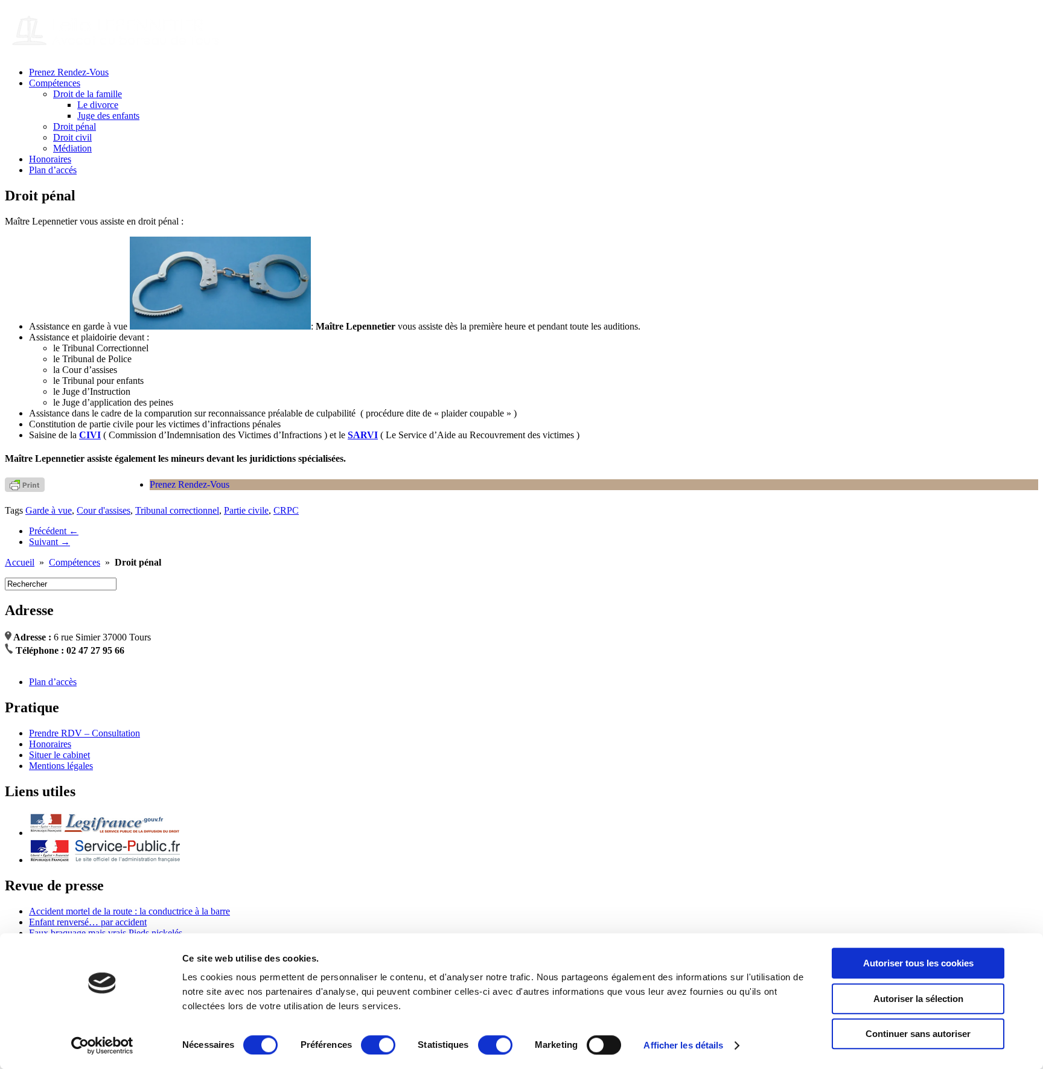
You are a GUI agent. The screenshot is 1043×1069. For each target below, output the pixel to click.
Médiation (72, 148)
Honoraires (50, 159)
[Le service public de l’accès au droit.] (104, 833)
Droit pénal (74, 126)
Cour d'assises (103, 510)
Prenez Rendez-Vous (69, 72)
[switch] (378, 1045)
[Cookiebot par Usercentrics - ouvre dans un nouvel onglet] (102, 1045)
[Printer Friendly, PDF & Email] (25, 483)
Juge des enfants (108, 115)
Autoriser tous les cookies (918, 963)
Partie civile (246, 510)
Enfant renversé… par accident (88, 922)
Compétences (54, 83)
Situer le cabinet (59, 755)
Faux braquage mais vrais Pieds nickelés (105, 933)
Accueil (19, 562)
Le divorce (97, 105)
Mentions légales (61, 766)
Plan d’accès (53, 682)
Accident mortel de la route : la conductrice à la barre (129, 911)
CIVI (90, 435)
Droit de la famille (87, 94)
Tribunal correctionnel (177, 510)
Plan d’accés (53, 170)
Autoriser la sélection (918, 999)
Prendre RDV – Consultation (84, 733)
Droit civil (72, 137)
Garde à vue (48, 510)
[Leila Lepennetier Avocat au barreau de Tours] (125, 42)
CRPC (286, 510)
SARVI (363, 435)
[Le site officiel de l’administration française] (104, 860)
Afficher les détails (683, 1045)
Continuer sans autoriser (918, 1034)
